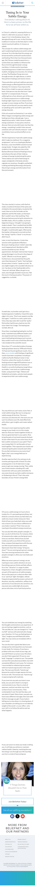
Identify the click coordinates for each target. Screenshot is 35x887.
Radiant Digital (9, 856)
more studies (10, 353)
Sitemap (7, 854)
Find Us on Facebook (11, 851)
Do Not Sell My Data (23, 844)
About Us (7, 839)
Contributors (9, 849)
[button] (32, 3)
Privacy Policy (22, 839)
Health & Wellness (17, 6)
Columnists (8, 846)
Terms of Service (22, 841)
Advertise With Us (10, 841)
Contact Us (8, 844)
